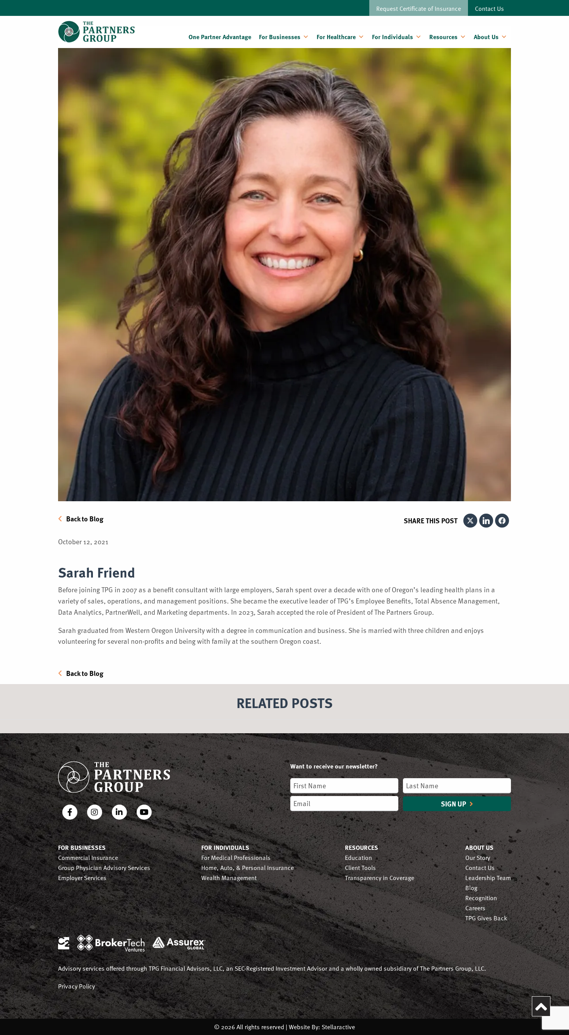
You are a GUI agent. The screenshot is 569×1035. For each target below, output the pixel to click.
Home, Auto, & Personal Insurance (247, 867)
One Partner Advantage (220, 36)
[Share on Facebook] (502, 521)
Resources (443, 36)
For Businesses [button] (279, 36)
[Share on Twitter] (470, 521)
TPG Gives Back (486, 917)
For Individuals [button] (392, 36)
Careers (475, 907)
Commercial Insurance (88, 857)
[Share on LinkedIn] (486, 521)
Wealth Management (229, 877)
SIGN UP (454, 804)
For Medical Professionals (236, 857)
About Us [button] (486, 36)
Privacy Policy (76, 986)
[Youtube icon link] (144, 813)
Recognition (481, 897)
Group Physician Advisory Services (104, 867)
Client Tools (360, 867)
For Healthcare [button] (336, 36)
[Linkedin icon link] (120, 813)
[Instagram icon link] (95, 813)
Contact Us (489, 8)
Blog (471, 887)
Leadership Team (488, 877)
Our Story (477, 857)
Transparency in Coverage (379, 877)
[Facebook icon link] (70, 813)
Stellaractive (338, 1026)
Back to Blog (84, 519)
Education (358, 857)
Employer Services (82, 877)
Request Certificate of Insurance (418, 8)
